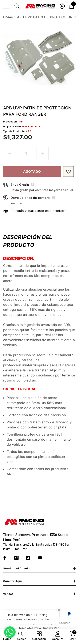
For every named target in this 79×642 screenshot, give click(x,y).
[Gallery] (39, 58)
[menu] (6, 6)
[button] (17, 6)
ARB (20, 121)
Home (8, 17)
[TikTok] (28, 558)
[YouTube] (40, 558)
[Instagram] (16, 558)
